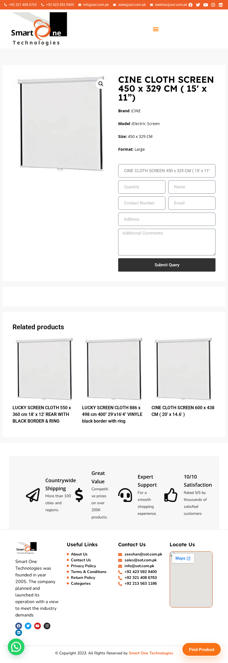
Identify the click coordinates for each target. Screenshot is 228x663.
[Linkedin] (220, 4)
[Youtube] (205, 4)
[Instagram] (213, 4)
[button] (155, 28)
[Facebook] (190, 4)
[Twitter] (198, 4)
